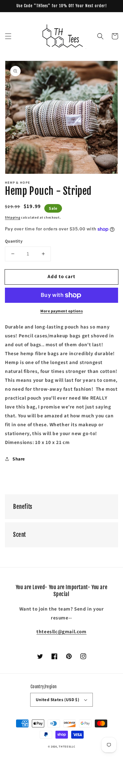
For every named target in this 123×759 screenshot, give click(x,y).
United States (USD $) (57, 699)
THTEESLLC (67, 746)
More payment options (61, 310)
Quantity (14, 241)
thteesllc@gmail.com (61, 631)
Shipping (12, 217)
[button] (8, 36)
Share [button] (18, 459)
